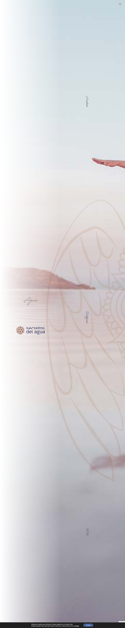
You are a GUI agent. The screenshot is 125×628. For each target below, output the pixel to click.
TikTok (86, 531)
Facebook (86, 101)
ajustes (77, 626)
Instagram (86, 317)
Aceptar (88, 625)
